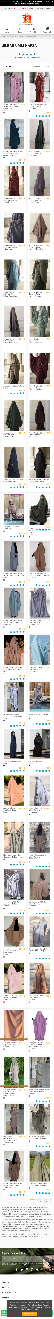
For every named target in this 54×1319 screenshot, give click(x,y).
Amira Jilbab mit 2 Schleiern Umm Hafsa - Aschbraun (10, 341)
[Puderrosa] (29, 908)
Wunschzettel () (45, 8)
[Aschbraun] (4, 531)
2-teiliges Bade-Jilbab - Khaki (31, 530)
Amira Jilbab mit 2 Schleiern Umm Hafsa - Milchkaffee (36, 247)
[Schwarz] (29, 765)
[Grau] (29, 718)
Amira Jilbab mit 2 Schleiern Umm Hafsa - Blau (13, 481)
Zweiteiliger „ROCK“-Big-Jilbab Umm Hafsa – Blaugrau (12, 904)
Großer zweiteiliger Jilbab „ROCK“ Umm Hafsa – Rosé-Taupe (10, 107)
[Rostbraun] (29, 111)
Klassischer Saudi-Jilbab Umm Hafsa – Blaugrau (36, 810)
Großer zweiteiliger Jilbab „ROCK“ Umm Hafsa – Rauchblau (12, 622)
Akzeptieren (29, 1314)
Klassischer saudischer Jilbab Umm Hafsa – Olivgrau (14, 856)
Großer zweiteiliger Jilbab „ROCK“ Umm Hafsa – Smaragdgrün (12, 153)
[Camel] (4, 957)
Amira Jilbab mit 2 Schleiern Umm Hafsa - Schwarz (39, 481)
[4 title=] (30, 54)
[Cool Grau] (4, 580)
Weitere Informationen (29, 1309)
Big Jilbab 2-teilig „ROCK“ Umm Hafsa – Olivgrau (38, 1137)
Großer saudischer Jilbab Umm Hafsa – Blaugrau (38, 950)
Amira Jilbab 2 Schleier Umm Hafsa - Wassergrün (36, 341)
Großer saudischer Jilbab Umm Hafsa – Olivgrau (38, 1184)
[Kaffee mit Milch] (29, 580)
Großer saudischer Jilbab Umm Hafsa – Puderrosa (10, 998)
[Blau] (4, 765)
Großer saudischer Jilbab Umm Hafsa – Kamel (36, 998)
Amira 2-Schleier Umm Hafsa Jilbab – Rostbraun (10, 200)
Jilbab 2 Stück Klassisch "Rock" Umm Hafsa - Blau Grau (12, 716)
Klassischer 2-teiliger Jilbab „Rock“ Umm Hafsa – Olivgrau (39, 1091)
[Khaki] (29, 536)
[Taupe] (4, 1098)
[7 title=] (45, 1193)
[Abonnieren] (49, 1259)
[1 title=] (19, 54)
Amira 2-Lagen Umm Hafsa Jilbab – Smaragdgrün (35, 153)
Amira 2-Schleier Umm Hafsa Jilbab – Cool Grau (10, 247)
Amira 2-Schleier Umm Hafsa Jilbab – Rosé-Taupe (35, 200)
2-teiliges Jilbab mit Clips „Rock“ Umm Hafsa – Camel (10, 1044)
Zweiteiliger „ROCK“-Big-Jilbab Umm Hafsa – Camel (9, 952)
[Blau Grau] (4, 720)
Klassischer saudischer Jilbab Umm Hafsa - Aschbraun (37, 857)
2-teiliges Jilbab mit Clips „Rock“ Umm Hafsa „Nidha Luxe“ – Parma (36, 1045)
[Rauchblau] (4, 627)
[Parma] (29, 1051)
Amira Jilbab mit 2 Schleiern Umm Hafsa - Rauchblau (10, 294)
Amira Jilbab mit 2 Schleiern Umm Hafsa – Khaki (9, 435)
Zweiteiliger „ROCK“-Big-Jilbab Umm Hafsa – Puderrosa (38, 904)
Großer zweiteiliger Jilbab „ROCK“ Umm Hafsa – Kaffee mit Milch (39, 575)
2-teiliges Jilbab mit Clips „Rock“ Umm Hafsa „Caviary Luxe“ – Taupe (10, 1092)
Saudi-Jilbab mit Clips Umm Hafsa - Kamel (10, 810)
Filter (10, 66)
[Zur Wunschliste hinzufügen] (12, 101)
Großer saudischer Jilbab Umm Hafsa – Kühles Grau (36, 622)
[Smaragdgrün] (4, 157)
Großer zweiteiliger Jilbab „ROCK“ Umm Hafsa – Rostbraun (38, 106)
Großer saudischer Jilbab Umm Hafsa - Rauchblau (36, 669)
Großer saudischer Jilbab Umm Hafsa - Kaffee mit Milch (12, 669)
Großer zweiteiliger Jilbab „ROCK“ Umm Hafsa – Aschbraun (12, 1185)
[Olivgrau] (4, 859)
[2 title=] (23, 54)
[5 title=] (34, 54)
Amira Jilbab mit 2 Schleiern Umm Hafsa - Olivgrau (35, 294)
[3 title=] (27, 54)
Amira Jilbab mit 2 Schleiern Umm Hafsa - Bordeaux (35, 388)
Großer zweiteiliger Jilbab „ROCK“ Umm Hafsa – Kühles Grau (14, 575)
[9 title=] (48, 1193)
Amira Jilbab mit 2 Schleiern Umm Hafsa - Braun (35, 435)
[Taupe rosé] (4, 112)
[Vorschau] (15, 101)
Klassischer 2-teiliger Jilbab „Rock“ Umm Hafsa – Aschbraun (10, 1139)
